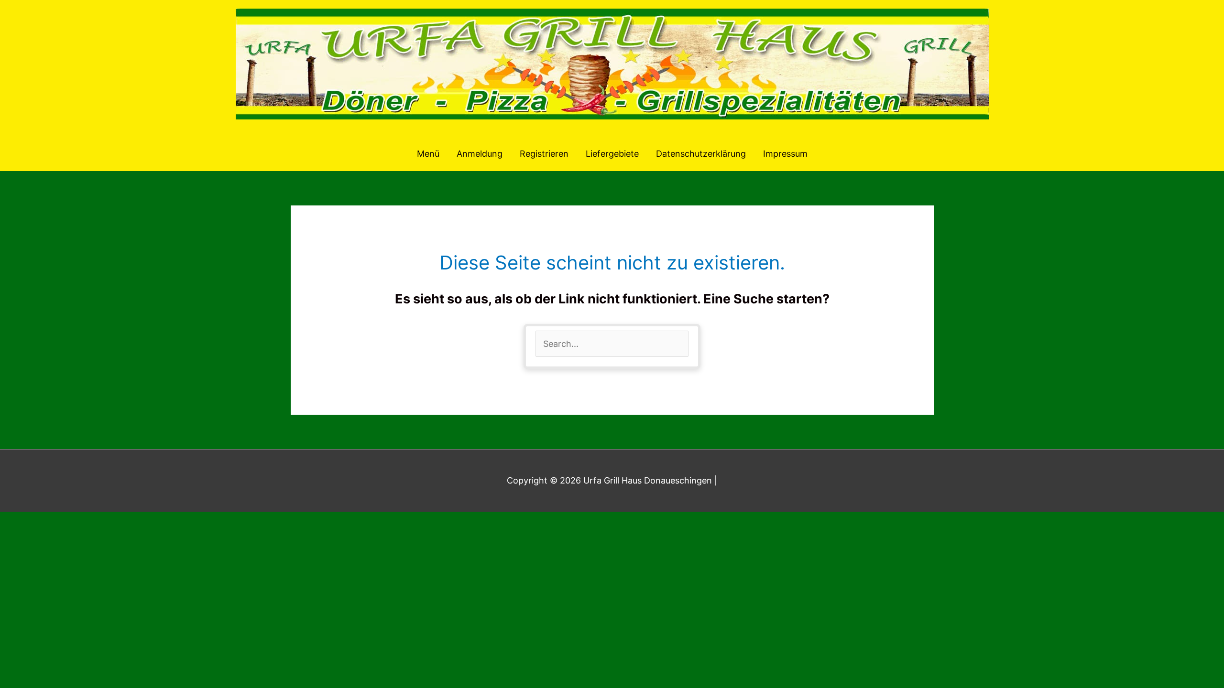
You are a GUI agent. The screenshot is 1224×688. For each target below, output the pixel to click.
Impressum (785, 154)
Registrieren (544, 154)
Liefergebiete (612, 154)
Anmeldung (480, 154)
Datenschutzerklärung (701, 154)
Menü (428, 154)
